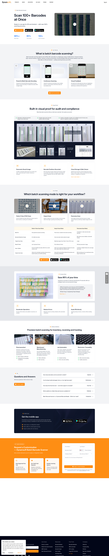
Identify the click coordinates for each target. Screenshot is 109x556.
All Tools (71, 553)
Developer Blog (58, 553)
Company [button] (51, 2)
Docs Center (57, 551)
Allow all (19, 552)
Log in (105, 2)
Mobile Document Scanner (47, 546)
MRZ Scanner (44, 549)
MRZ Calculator (72, 546)
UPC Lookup (71, 549)
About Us (85, 544)
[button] (81, 450)
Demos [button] (23, 2)
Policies (84, 549)
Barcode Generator (73, 544)
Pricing (44, 2)
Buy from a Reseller (87, 551)
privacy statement (82, 470)
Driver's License (45, 544)
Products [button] (17, 2)
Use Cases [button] (38, 2)
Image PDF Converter (73, 551)
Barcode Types (58, 549)
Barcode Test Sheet (59, 546)
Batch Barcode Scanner (46, 551)
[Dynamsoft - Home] (6, 2)
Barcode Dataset (58, 544)
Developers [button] (30, 2)
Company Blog (86, 546)
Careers (84, 553)
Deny (4, 552)
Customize (10, 552)
